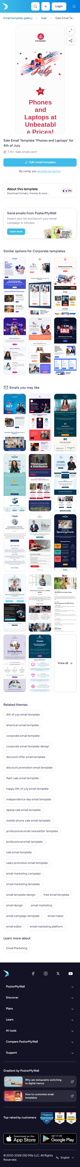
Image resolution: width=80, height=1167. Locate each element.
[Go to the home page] (4, 6)
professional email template (24, 842)
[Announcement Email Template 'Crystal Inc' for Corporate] (40, 663)
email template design (20, 895)
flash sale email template (22, 778)
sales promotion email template (27, 863)
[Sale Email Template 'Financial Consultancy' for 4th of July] (65, 346)
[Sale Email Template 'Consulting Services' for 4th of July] (40, 422)
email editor (14, 926)
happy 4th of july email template (27, 789)
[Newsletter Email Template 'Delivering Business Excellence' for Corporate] (65, 482)
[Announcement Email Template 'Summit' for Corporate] (14, 663)
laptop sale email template (23, 810)
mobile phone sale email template (28, 820)
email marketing (41, 905)
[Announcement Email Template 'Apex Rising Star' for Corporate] (14, 543)
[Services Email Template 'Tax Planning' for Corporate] (14, 603)
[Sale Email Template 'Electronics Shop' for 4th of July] (40, 346)
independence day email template (28, 799)
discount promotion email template (29, 767)
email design (14, 905)
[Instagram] (45, 973)
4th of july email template (23, 714)
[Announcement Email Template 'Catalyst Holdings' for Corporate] (65, 422)
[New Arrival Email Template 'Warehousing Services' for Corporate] (40, 482)
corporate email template (23, 736)
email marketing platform (46, 926)
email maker (56, 916)
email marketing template (23, 884)
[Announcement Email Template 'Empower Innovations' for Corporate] (14, 482)
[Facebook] (33, 973)
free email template (56, 895)
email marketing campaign (23, 873)
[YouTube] (70, 973)
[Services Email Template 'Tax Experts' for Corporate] (40, 543)
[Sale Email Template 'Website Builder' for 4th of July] (14, 286)
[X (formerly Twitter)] (58, 973)
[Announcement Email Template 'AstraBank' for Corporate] (40, 603)
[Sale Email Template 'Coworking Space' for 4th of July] (14, 422)
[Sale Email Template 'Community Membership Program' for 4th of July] (14, 346)
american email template (22, 725)
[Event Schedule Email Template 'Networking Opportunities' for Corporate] (65, 543)
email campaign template (22, 916)
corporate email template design (27, 746)
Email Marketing (16, 948)
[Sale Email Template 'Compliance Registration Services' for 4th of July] (40, 286)
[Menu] (74, 6)
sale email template (19, 852)
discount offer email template (25, 757)
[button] (70, 30)
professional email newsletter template (32, 831)
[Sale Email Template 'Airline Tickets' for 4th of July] (65, 286)
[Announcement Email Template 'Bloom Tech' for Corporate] (65, 603)
